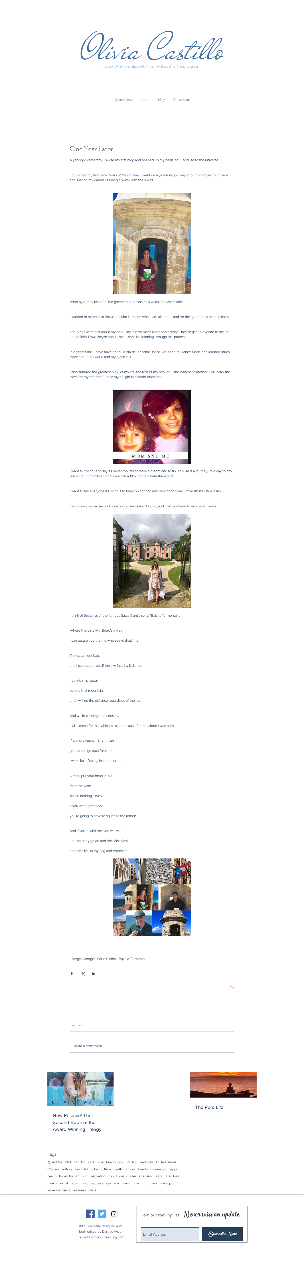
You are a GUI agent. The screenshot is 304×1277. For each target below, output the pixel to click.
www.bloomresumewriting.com (101, 1237)
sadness (97, 1183)
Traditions (146, 1162)
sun (116, 1183)
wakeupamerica (59, 1190)
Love (100, 1162)
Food (90, 1162)
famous (130, 1169)
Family (79, 1162)
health (52, 1176)
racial (64, 1183)
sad (86, 1183)
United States (166, 1162)
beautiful (81, 1169)
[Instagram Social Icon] (113, 1214)
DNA (68, 1162)
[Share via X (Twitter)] (83, 973)
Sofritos (131, 1162)
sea (108, 1183)
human (74, 1176)
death (117, 1169)
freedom (144, 1169)
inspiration (97, 1176)
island (159, 1176)
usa (154, 1183)
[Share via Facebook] (72, 973)
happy (173, 1169)
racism (76, 1183)
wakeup (165, 1183)
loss (176, 1176)
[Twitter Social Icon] (102, 1214)
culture (106, 1169)
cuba (94, 1169)
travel (136, 1183)
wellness (79, 1190)
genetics (159, 1169)
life (168, 1176)
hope (63, 1176)
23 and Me (54, 1162)
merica (52, 1183)
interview (145, 1176)
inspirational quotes (122, 1176)
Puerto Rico (114, 1162)
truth (145, 1183)
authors (66, 1169)
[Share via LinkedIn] (93, 973)
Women (53, 1169)
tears (125, 1183)
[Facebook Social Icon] (90, 1214)
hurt (85, 1176)
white (92, 1190)
